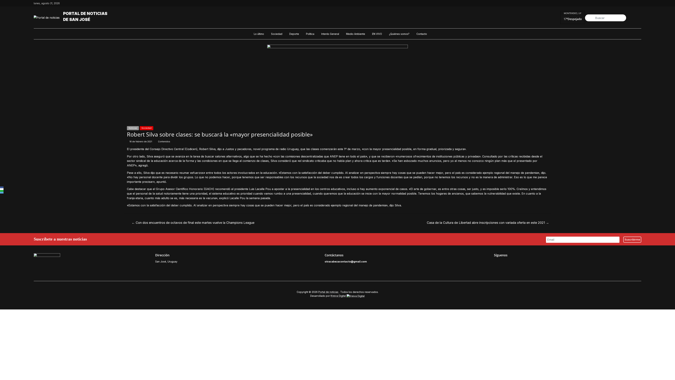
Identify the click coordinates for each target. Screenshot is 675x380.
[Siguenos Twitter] (504, 262)
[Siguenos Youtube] (520, 262)
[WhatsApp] (2, 191)
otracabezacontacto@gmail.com (346, 261)
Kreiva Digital (338, 295)
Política (310, 33)
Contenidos (164, 141)
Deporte (294, 33)
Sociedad (276, 33)
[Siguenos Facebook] (495, 262)
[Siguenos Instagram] (512, 262)
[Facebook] (2, 187)
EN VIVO (377, 33)
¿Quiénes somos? (399, 33)
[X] (2, 189)
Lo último (259, 33)
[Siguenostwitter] (623, 3)
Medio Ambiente (355, 33)
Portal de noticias (85, 13)
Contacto (421, 33)
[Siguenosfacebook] (615, 3)
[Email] (2, 193)
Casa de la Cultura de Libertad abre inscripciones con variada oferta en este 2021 (488, 222)
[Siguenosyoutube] (639, 3)
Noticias (133, 128)
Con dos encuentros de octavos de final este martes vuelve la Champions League (193, 222)
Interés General (330, 33)
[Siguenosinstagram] (631, 3)
